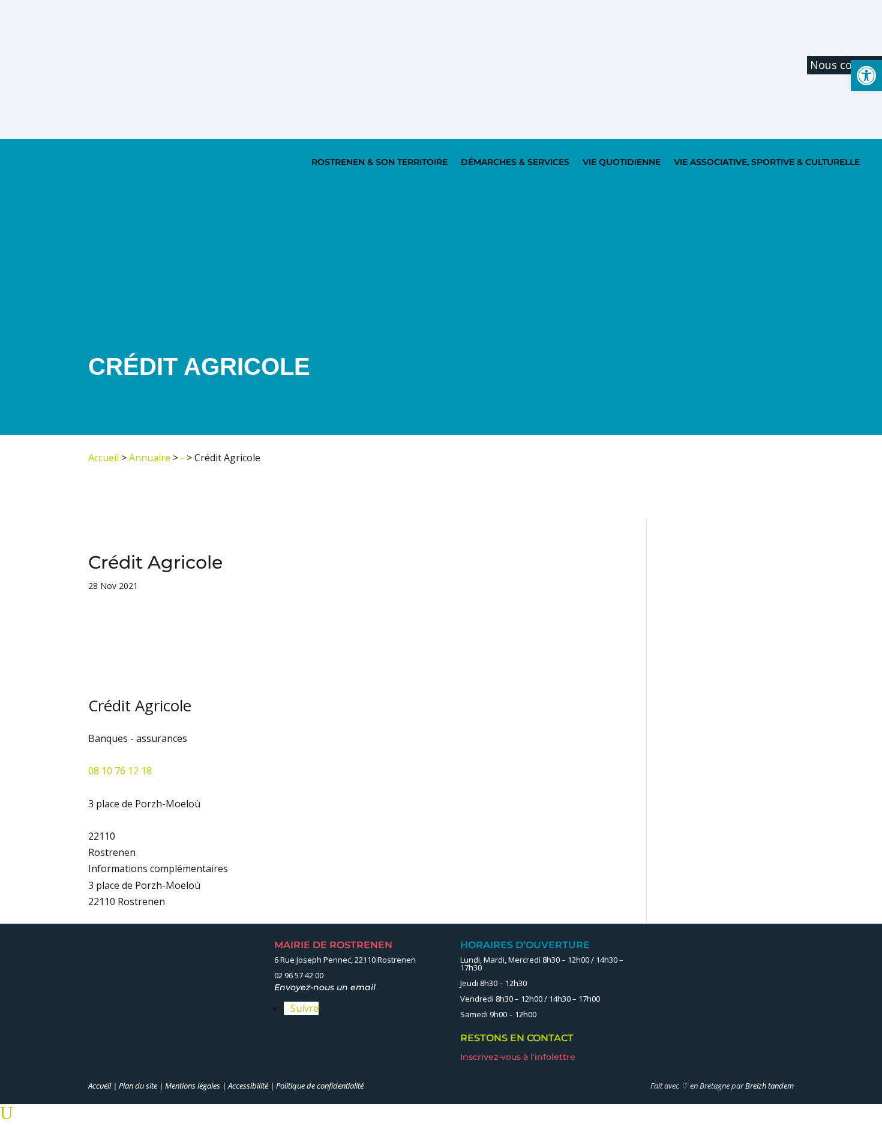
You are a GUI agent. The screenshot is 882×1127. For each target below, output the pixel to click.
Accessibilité (248, 1085)
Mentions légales (192, 1085)
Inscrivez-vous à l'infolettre (519, 1056)
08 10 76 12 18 (120, 770)
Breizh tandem (769, 1085)
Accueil (103, 457)
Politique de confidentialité (320, 1085)
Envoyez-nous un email (328, 987)
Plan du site (138, 1085)
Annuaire (149, 457)
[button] (866, 75)
